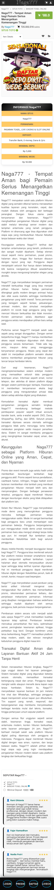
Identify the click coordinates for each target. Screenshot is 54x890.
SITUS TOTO (17, 8)
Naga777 (5, 8)
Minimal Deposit (20, 790)
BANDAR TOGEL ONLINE (36, 8)
